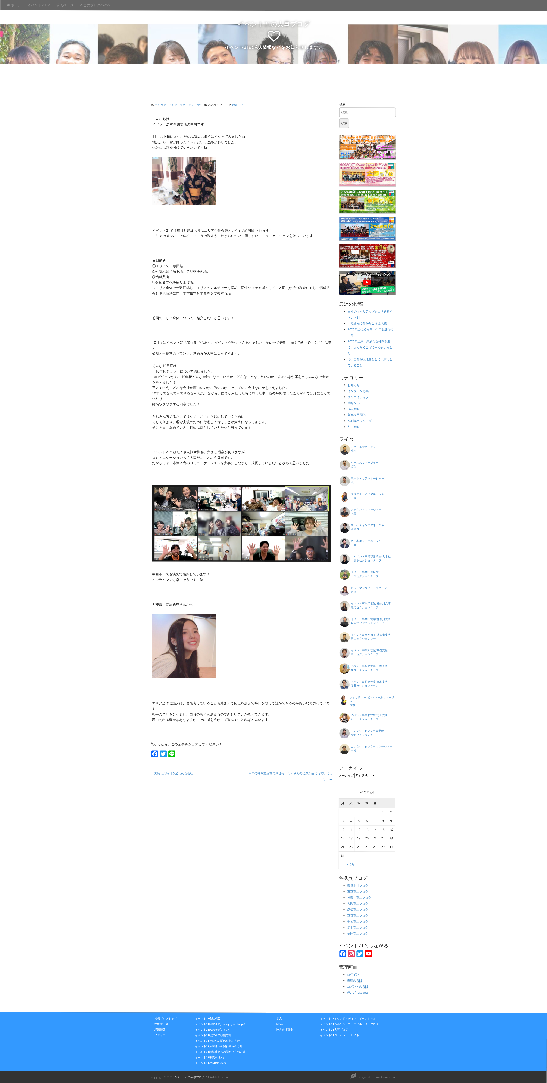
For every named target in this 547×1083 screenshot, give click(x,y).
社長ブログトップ (165, 1018)
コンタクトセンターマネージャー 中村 (179, 105)
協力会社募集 (284, 1029)
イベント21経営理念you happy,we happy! (220, 1024)
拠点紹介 (354, 409)
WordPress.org (357, 992)
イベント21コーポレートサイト (339, 1035)
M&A (279, 1024)
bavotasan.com (385, 1077)
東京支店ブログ (357, 891)
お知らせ (237, 105)
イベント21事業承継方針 (210, 1057)
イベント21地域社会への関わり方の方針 (220, 1051)
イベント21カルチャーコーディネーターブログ (349, 1024)
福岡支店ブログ (357, 933)
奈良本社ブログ (357, 885)
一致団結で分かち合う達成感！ (370, 323)
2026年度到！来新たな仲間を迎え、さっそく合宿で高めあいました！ (370, 347)
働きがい (354, 403)
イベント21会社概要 (207, 1018)
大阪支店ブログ (357, 903)
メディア (160, 1035)
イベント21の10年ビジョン (212, 1029)
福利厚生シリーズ (360, 421)
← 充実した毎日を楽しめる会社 (171, 773)
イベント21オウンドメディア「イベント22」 (348, 1018)
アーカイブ (346, 776)
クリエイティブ (358, 397)
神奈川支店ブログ (359, 897)
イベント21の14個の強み (210, 1063)
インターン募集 (358, 391)
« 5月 (350, 864)
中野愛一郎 (161, 1024)
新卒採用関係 (357, 415)
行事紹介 (354, 427)
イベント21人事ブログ (334, 1029)
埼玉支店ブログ (357, 927)
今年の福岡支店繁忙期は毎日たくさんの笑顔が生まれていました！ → (290, 776)
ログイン (353, 974)
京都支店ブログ (357, 915)
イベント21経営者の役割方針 (213, 1035)
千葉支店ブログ (357, 921)
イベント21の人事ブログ (274, 24)
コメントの (357, 986)
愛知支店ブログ (357, 909)
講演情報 (160, 1029)
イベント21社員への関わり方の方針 (217, 1040)
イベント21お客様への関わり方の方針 (219, 1046)
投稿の (354, 980)
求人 (279, 1018)
